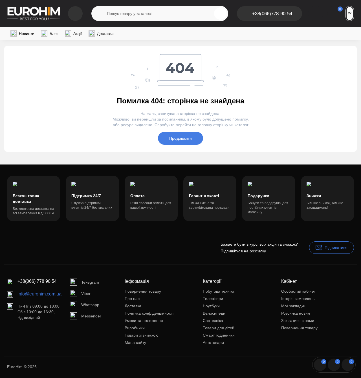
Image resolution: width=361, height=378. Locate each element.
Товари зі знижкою (142, 335)
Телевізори (213, 298)
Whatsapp (90, 305)
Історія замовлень (297, 298)
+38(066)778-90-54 (272, 13)
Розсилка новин (295, 313)
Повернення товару (143, 291)
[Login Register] (315, 13)
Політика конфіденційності (149, 313)
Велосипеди (214, 313)
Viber (86, 293)
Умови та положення (144, 320)
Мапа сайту (135, 342)
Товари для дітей (218, 328)
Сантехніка (213, 320)
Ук (349, 13)
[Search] (220, 13)
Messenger (91, 316)
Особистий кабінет (298, 291)
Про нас (132, 298)
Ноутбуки (211, 306)
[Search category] (99, 13)
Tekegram (90, 282)
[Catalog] (75, 13)
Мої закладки (293, 306)
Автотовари (213, 342)
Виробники (135, 328)
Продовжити (180, 138)
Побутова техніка (218, 291)
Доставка (133, 306)
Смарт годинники (219, 335)
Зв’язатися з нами (297, 320)
